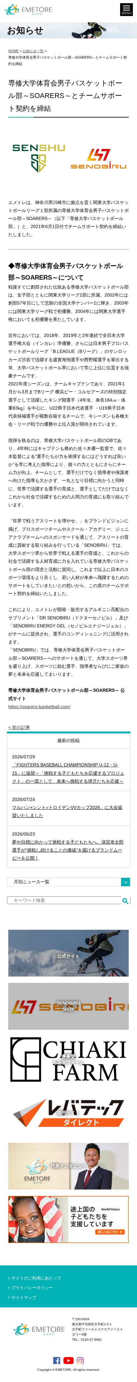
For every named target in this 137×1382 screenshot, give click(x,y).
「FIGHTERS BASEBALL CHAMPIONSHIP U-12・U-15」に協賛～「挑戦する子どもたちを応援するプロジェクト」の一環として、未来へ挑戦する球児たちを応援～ (68, 772)
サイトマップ (23, 1297)
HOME (13, 51)
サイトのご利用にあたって (36, 1278)
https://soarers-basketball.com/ (39, 706)
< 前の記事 (19, 727)
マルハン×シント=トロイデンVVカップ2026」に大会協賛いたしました (67, 811)
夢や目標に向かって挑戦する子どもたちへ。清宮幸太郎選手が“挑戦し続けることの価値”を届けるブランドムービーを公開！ (68, 850)
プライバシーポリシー (32, 1287)
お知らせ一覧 (33, 51)
